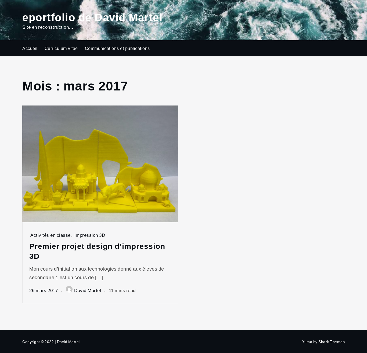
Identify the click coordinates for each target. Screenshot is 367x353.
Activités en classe (50, 235)
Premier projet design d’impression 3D (97, 251)
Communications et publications (117, 48)
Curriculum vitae (61, 48)
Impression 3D (89, 235)
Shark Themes (331, 341)
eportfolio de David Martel (92, 16)
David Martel (87, 290)
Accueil (30, 48)
